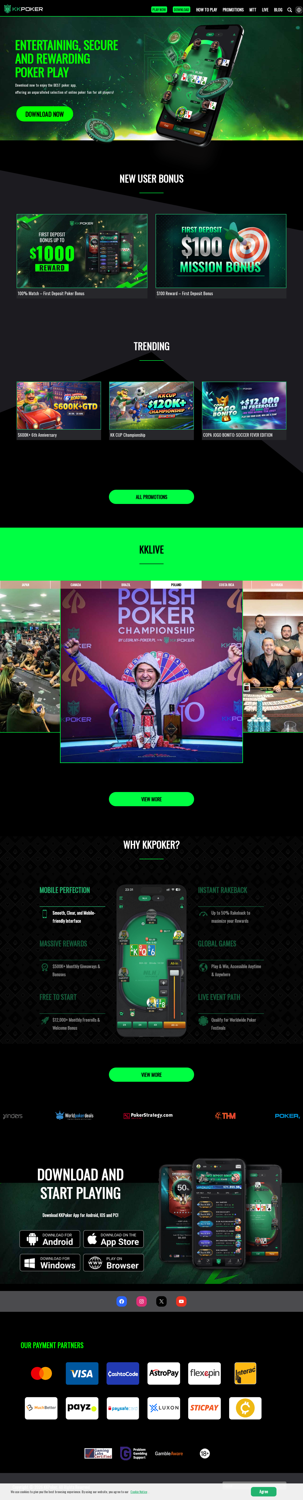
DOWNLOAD (181, 9)
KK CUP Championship (127, 435)
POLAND (176, 584)
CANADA (76, 584)
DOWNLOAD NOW (44, 113)
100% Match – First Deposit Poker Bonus (51, 293)
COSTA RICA (226, 584)
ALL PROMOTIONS (151, 496)
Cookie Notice (138, 1491)
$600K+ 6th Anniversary (37, 435)
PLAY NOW (159, 9)
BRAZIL (125, 584)
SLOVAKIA (277, 584)
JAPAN (25, 584)
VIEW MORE (151, 799)
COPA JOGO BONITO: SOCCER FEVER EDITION (237, 435)
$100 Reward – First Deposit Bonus (185, 293)
